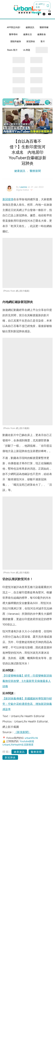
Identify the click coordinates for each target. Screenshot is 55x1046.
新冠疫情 (7, 199)
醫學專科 (13, 34)
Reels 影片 (12, 50)
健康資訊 (30, 27)
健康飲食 (41, 34)
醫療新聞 (35, 170)
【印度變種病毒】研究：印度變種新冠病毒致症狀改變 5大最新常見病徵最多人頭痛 (27, 681)
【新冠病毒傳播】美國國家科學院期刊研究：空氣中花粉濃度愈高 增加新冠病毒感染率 (27, 704)
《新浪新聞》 (22, 732)
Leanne (24, 187)
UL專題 (26, 50)
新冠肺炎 (30, 41)
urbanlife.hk (31, 737)
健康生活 (27, 34)
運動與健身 (15, 41)
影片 (43, 41)
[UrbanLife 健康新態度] (27, 9)
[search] (49, 11)
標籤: (6, 751)
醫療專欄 (44, 27)
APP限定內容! (13, 27)
